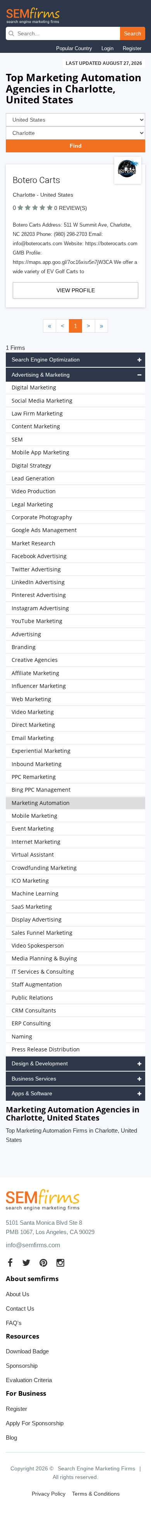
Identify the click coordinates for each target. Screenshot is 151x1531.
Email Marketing (33, 738)
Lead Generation (33, 478)
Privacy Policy (48, 1494)
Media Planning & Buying (44, 958)
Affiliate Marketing (35, 673)
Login (107, 48)
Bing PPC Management (41, 789)
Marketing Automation (41, 803)
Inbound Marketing (37, 764)
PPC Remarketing (34, 776)
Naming (22, 1036)
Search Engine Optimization (46, 359)
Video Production (34, 491)
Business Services (34, 1078)
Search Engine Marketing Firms (96, 1468)
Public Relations (32, 997)
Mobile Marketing (34, 815)
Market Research (33, 543)
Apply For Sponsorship (34, 1423)
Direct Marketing (33, 724)
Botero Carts (36, 180)
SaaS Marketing (32, 906)
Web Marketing (31, 699)
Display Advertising (37, 919)
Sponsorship (22, 1365)
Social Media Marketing (42, 400)
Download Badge (27, 1351)
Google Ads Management (44, 530)
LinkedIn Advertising (38, 582)
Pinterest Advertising (39, 595)
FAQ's (14, 1323)
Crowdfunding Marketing (44, 867)
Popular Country (74, 48)
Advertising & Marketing (41, 375)
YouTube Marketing (37, 621)
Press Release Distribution (46, 1049)
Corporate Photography (42, 517)
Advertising (26, 634)
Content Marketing (36, 426)
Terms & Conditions (96, 1494)
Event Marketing (33, 828)
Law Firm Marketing (37, 413)
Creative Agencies (35, 659)
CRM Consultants (34, 1010)
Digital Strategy (31, 465)
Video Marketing (33, 712)
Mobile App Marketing (40, 452)
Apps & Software (32, 1093)
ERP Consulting (31, 1023)
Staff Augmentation (37, 984)
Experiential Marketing (41, 750)
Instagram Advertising (40, 608)
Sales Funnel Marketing (42, 932)
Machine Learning (35, 893)
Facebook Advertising (39, 556)
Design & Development (40, 1063)
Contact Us (20, 1308)
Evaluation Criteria (29, 1380)
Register (132, 48)
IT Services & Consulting (43, 971)
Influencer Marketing (39, 686)
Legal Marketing (32, 504)
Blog (11, 1437)
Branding (24, 647)
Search (132, 33)
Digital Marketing (34, 387)
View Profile (76, 290)
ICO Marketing (30, 880)
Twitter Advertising (36, 569)
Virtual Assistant (33, 854)
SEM (17, 439)
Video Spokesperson (38, 945)
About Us (17, 1294)
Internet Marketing (36, 841)
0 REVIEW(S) (70, 208)
